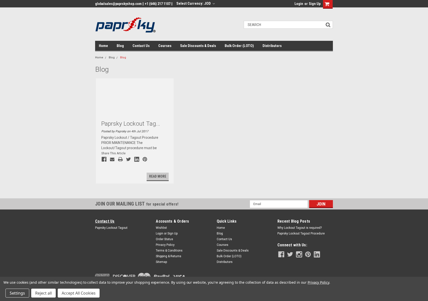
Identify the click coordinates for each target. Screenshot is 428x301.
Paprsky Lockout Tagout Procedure (301, 233)
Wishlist (161, 228)
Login (298, 4)
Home (103, 46)
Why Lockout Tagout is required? (299, 228)
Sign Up (315, 4)
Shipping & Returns (168, 256)
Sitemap (161, 262)
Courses (164, 46)
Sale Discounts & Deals (198, 46)
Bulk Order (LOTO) (239, 46)
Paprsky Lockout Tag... (130, 123)
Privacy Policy (165, 245)
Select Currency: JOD (194, 3)
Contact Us (141, 46)
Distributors (272, 46)
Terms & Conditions (169, 250)
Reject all (43, 293)
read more (157, 176)
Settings (17, 293)
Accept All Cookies (79, 293)
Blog (120, 46)
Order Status (164, 239)
